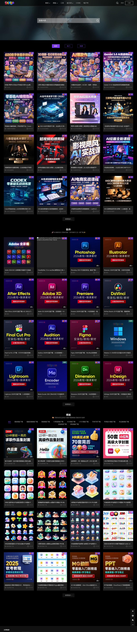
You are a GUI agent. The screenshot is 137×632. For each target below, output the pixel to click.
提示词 (69, 3)
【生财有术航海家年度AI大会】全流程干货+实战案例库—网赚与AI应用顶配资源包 (118, 126)
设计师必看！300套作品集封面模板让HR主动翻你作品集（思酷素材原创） (52, 461)
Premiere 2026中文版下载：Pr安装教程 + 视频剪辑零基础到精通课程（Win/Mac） (85, 311)
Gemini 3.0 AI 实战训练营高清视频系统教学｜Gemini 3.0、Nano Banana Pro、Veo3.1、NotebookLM (118, 85)
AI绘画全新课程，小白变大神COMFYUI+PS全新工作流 (118, 167)
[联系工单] (133, 620)
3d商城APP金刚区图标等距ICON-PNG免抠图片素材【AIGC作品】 (85, 502)
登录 (122, 3)
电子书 (86, 3)
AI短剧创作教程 (44, 87)
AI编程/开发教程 (11, 128)
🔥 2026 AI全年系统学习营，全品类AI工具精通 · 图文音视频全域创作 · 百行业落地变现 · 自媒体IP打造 (52, 126)
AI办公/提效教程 (110, 87)
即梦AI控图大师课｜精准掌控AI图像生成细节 (85, 126)
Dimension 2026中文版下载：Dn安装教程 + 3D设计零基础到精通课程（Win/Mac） (85, 394)
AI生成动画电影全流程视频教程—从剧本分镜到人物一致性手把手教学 (52, 209)
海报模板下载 (109, 463)
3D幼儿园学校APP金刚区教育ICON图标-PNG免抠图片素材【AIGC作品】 (19, 502)
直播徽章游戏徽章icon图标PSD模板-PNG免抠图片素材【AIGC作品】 (52, 502)
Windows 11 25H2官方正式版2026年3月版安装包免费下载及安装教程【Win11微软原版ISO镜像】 (118, 353)
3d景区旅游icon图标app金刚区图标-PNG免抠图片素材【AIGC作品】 (52, 544)
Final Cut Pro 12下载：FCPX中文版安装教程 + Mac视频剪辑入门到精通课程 (19, 353)
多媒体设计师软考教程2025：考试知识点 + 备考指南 (19, 585)
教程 (47, 3)
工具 (62, 3)
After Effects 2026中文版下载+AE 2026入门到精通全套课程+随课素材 (19, 311)
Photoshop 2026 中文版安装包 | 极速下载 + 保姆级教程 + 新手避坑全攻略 (85, 270)
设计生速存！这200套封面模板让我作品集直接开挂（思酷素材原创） (19, 461)
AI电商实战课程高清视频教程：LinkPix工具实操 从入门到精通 (85, 209)
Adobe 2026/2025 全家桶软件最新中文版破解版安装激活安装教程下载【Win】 (19, 270)
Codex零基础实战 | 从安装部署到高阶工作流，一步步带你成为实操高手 (19, 209)
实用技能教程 (10, 170)
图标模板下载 (10, 505)
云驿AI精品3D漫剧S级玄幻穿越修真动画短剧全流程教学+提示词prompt (52, 85)
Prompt (8, 87)
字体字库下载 (109, 546)
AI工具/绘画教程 (44, 128)
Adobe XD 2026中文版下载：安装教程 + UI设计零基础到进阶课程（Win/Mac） (52, 311)
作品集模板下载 (11, 463)
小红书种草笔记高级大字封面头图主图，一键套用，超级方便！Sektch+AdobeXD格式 (118, 461)
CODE (78, 3)
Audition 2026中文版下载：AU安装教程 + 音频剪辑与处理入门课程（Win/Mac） (52, 353)
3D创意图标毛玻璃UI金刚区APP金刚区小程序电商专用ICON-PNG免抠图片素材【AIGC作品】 (85, 544)
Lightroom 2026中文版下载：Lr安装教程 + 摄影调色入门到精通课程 (19, 394)
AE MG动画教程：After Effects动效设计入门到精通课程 (85, 585)
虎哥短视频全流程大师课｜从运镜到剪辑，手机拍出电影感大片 (52, 167)
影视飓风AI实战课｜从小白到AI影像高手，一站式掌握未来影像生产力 (85, 167)
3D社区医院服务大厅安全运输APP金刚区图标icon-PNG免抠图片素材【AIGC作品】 (19, 544)
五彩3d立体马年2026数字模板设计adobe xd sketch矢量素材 (118, 544)
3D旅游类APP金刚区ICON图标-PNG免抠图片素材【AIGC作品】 (118, 502)
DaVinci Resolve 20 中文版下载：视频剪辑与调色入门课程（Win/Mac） (118, 311)
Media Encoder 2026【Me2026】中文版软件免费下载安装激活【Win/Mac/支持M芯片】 (52, 394)
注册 (129, 3)
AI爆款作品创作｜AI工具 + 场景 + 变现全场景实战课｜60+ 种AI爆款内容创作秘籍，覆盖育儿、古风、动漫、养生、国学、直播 (85, 85)
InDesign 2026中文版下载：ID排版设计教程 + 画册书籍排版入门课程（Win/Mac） (118, 394)
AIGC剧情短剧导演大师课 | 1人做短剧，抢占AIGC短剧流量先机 (118, 209)
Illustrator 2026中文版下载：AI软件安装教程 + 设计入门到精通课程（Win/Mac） (118, 270)
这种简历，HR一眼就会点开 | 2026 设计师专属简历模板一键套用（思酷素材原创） (85, 461)
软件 (8, 272)
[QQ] (133, 616)
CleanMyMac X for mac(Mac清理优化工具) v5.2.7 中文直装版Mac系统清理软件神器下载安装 (52, 270)
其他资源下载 (10, 587)
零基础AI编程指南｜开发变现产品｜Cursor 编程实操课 (19, 126)
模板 (54, 3)
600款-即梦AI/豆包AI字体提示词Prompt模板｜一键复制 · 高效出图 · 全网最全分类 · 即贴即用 (19, 85)
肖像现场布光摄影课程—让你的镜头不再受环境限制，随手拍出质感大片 (19, 167)
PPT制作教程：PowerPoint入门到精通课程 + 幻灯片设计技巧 (118, 585)
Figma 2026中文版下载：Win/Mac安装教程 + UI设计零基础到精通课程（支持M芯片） (85, 353)
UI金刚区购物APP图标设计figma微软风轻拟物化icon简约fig (52, 585)
